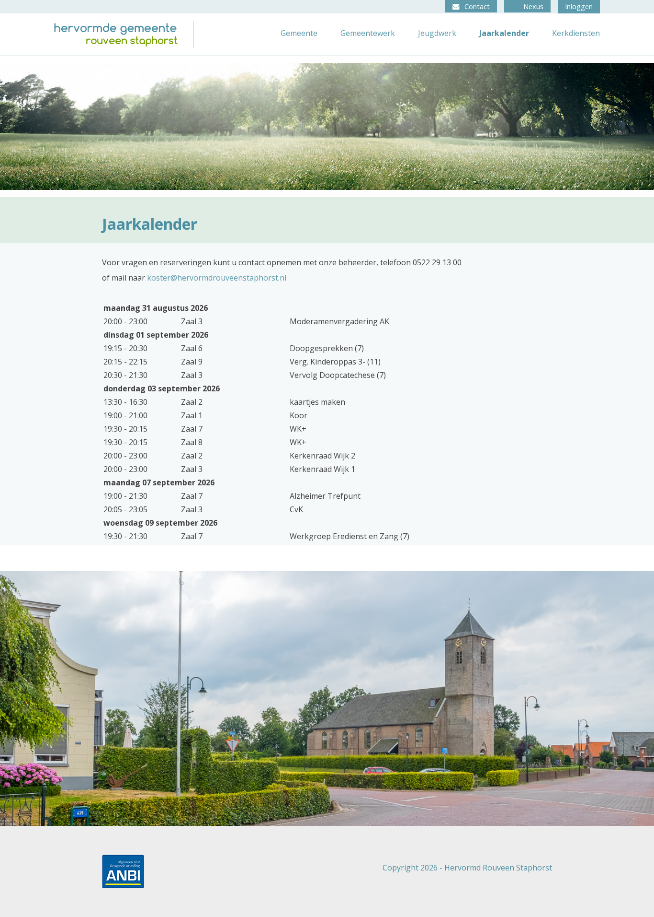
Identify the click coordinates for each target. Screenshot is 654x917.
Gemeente (299, 33)
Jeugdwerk (437, 33)
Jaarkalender (504, 33)
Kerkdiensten (576, 33)
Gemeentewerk (367, 33)
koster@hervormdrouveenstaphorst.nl (216, 277)
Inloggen (579, 6)
